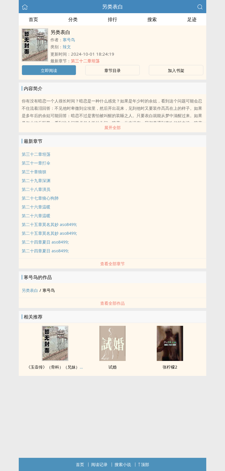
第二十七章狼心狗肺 (40, 198)
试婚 (112, 367)
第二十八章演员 (36, 189)
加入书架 (176, 70)
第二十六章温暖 (36, 207)
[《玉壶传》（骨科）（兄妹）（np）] (55, 359)
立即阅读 (49, 70)
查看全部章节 (112, 263)
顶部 (145, 464)
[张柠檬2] (170, 359)
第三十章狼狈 (34, 171)
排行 (112, 19)
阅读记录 (99, 464)
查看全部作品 (112, 303)
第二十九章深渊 (36, 180)
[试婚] (112, 359)
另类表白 (112, 6)
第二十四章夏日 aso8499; (45, 242)
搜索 (152, 19)
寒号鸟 (69, 39)
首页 (33, 19)
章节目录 (112, 70)
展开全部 (112, 127)
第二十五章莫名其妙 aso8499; (49, 224)
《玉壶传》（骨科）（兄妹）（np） (59, 367)
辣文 (67, 46)
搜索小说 (123, 464)
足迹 (192, 19)
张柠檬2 (170, 367)
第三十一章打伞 (36, 163)
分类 (73, 19)
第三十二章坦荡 (85, 61)
